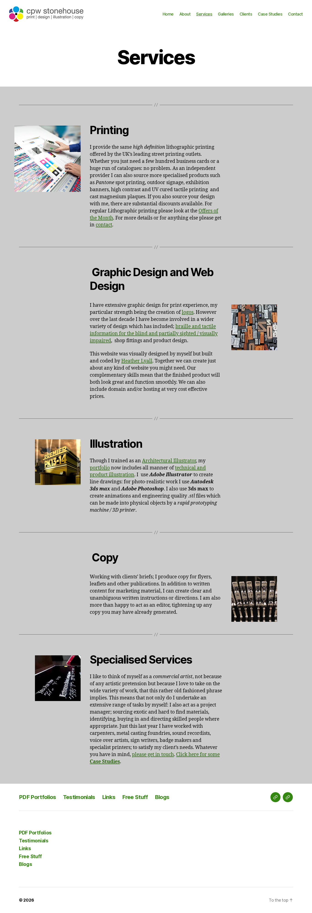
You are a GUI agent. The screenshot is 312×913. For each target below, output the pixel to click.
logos (187, 312)
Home (168, 14)
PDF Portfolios (37, 797)
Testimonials (79, 797)
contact (104, 225)
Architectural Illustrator (169, 461)
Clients (246, 14)
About (185, 14)
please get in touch (153, 755)
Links (109, 797)
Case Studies (270, 14)
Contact (295, 14)
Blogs (162, 797)
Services (204, 14)
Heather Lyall (136, 361)
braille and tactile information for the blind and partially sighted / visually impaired (154, 333)
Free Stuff (135, 797)
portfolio (100, 468)
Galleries (226, 14)
